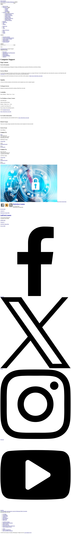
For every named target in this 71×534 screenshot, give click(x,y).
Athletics (4, 24)
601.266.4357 (2, 147)
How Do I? (5, 51)
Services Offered (6, 54)
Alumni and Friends (6, 40)
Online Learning (8, 19)
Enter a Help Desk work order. (5, 111)
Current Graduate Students (7, 38)
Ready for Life (5, 6)
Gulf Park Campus (5, 215)
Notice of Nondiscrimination (8, 522)
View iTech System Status (61, 201)
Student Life (5, 22)
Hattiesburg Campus (19, 204)
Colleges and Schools (8, 15)
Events (4, 32)
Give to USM (2, 226)
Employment (5, 519)
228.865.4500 (2, 220)
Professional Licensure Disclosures (9, 525)
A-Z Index (4, 514)
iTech (6, 48)
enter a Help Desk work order (24, 117)
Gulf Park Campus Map (4, 224)
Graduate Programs (8, 14)
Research (4, 21)
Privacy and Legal (6, 524)
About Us (4, 56)
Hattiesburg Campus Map (4, 212)
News (4, 31)
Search (2, 43)
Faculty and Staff (6, 41)
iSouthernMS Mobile (6, 55)
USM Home (2, 48)
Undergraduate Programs (9, 13)
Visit (3, 27)
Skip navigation (3, 0)
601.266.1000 (2, 209)
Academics (5, 12)
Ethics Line (5, 520)
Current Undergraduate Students (8, 37)
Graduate (6, 10)
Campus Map (2, 141)
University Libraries (8, 20)
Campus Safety (5, 516)
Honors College (7, 16)
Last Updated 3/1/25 (27, 532)
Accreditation (5, 515)
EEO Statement (5, 518)
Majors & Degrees (6, 30)
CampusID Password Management (9, 52)
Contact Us (2, 211)
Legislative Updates (6, 521)
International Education (9, 18)
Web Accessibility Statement (8, 530)
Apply (4, 28)
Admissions (5, 7)
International (7, 11)
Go (14, 3)
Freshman (6, 8)
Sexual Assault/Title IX (7, 529)
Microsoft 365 (5, 53)
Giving (4, 33)
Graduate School (8, 17)
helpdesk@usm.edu (6, 109)
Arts (3, 23)
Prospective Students (6, 36)
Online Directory (6, 523)
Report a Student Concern (7, 526)
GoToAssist (2, 74)
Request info (5, 26)
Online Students (5, 39)
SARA (4, 528)
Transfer (6, 9)
